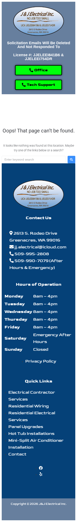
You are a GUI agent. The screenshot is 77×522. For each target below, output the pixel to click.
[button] (38, 107)
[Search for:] (33, 159)
